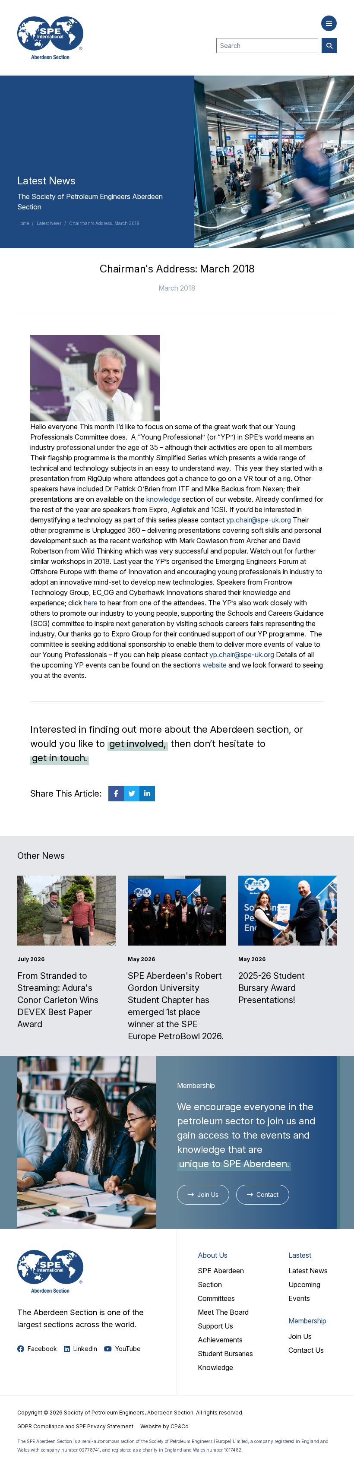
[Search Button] (329, 45)
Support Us (215, 1326)
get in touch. (59, 757)
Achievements (220, 1339)
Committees (216, 1298)
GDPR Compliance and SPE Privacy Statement (75, 1426)
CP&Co (180, 1426)
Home (23, 223)
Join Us (300, 1336)
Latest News (49, 223)
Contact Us (306, 1350)
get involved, (137, 743)
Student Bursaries (225, 1353)
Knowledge (215, 1367)
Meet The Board (223, 1312)
